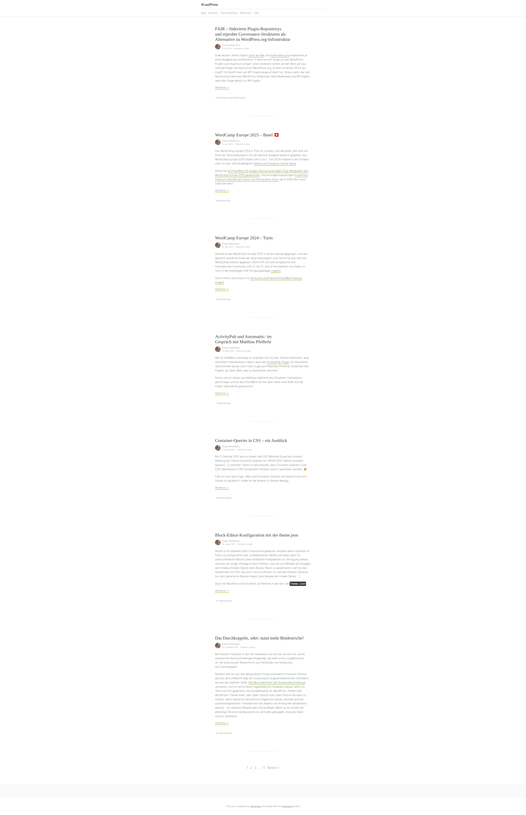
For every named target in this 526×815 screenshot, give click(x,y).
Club (256, 13)
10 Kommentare (223, 497)
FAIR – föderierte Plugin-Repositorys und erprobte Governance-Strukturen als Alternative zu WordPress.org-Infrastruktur (252, 34)
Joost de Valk (256, 55)
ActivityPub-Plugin (278, 362)
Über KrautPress (229, 13)
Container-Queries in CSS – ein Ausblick (251, 440)
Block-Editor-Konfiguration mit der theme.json (256, 535)
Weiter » (273, 768)
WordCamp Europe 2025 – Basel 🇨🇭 (247, 134)
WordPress (255, 806)
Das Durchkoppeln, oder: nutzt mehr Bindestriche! (259, 638)
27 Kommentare (224, 600)
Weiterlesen (222, 87)
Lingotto (276, 270)
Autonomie (287, 806)
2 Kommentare (223, 200)
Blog (203, 13)
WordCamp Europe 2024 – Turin (244, 237)
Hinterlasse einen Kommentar (230, 97)
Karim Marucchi (279, 55)
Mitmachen (245, 13)
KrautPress (209, 4)
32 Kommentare (224, 733)
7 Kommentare (223, 403)
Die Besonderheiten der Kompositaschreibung (277, 682)
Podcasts (213, 13)
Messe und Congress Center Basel (275, 163)
